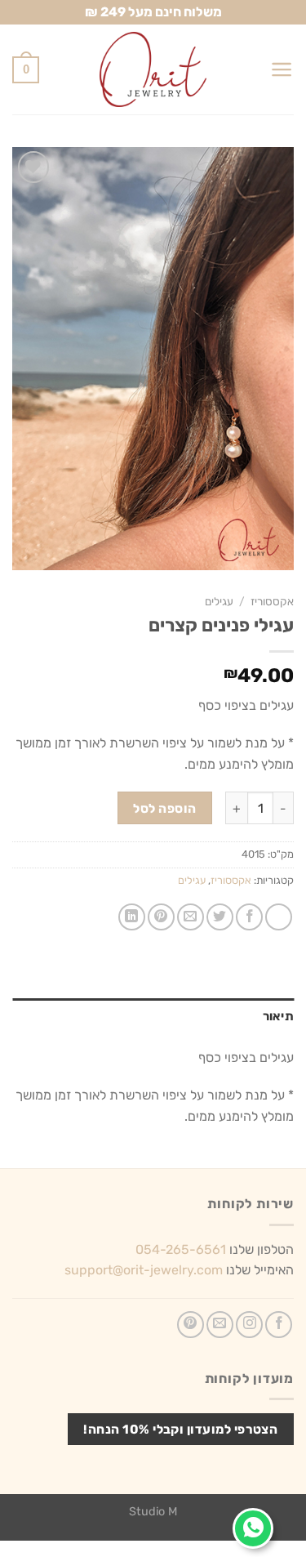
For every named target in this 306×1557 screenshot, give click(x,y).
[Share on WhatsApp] (278, 916)
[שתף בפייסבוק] (249, 916)
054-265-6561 (180, 1249)
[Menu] (282, 69)
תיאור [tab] (278, 1016)
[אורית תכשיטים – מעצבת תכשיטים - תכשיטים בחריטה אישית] (153, 69)
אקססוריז (272, 601)
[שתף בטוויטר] (219, 916)
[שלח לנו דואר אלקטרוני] (219, 1324)
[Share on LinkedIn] (131, 916)
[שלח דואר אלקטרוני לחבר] (190, 916)
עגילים (219, 601)
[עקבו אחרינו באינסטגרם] (249, 1324)
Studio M (153, 1512)
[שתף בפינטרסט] (161, 916)
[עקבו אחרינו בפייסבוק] (278, 1324)
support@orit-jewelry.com (143, 1270)
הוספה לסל (164, 808)
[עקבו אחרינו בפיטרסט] (190, 1324)
